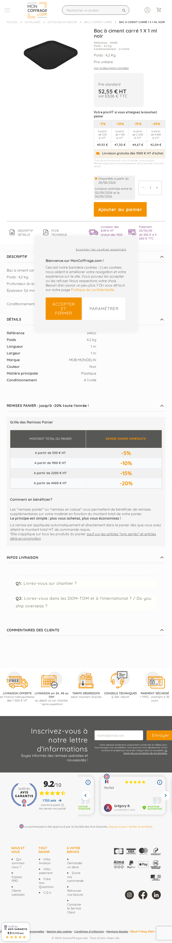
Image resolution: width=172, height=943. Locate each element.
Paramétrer (104, 308)
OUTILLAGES (33, 22)
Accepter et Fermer (63, 308)
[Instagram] (129, 894)
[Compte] (147, 9)
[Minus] (142, 188)
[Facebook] (142, 894)
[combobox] (95, 10)
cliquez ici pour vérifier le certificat (130, 826)
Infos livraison (45, 861)
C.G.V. (47, 893)
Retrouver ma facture (75, 893)
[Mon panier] (160, 10)
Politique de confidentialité (92, 289)
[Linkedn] (156, 894)
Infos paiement (46, 871)
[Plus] (158, 188)
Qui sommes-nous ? (18, 863)
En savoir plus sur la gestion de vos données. (145, 752)
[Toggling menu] (7, 10)
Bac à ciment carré (98, 22)
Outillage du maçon (62, 22)
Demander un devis (74, 865)
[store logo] (38, 10)
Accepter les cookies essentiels (101, 249)
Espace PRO (17, 879)
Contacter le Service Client (74, 908)
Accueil (12, 22)
